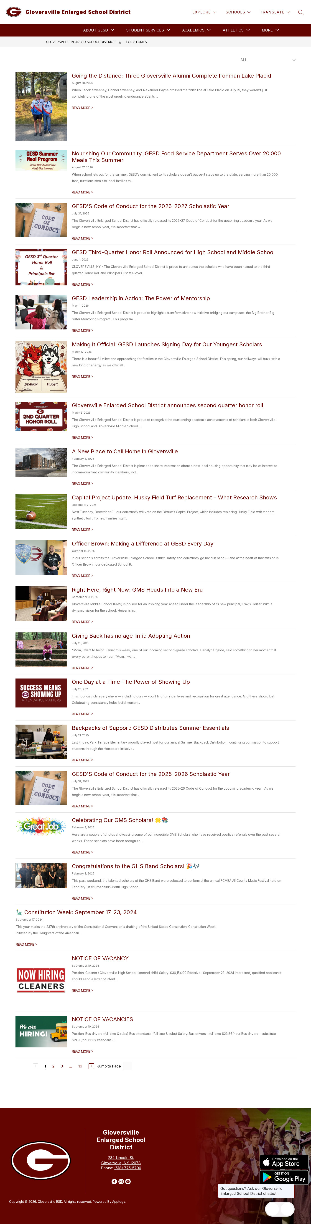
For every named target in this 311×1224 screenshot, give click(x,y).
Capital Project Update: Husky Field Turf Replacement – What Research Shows (174, 497)
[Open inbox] (272, 1209)
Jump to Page (109, 1066)
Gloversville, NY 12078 (121, 1163)
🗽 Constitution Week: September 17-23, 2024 (76, 912)
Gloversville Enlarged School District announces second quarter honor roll (167, 405)
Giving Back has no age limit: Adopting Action (131, 635)
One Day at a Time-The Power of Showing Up (131, 682)
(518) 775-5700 (127, 1168)
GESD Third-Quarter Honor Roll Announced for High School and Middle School (173, 252)
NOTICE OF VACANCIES (102, 1019)
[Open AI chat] (287, 1209)
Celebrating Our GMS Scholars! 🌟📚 (120, 820)
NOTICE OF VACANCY (100, 958)
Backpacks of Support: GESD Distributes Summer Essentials (150, 728)
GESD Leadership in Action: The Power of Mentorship (141, 298)
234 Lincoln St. (121, 1157)
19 (80, 1066)
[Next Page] (91, 1066)
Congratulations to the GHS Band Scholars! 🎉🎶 (136, 866)
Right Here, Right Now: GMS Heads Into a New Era (137, 589)
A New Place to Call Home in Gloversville (125, 451)
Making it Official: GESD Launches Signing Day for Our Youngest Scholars (167, 344)
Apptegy (118, 1201)
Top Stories (136, 42)
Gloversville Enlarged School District (80, 42)
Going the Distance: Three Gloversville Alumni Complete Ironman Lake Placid (171, 75)
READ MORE (82, 108)
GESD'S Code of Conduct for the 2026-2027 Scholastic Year (150, 206)
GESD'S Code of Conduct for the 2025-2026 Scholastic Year (151, 774)
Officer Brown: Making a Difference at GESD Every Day (142, 543)
